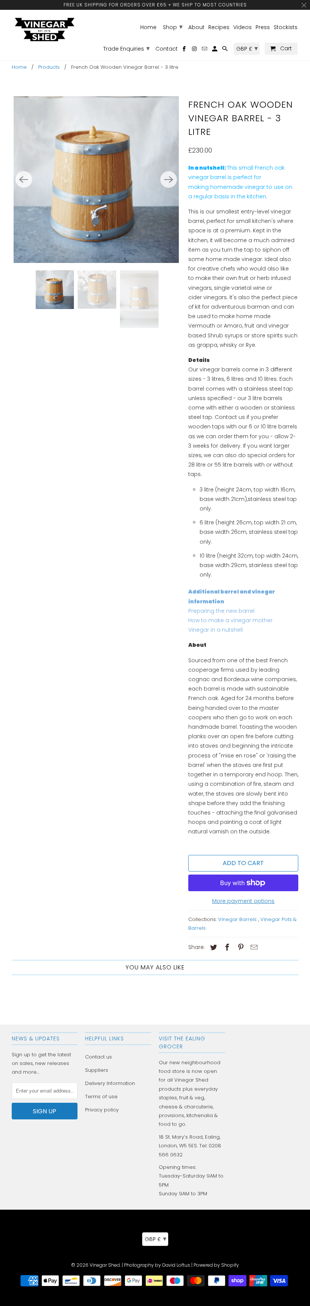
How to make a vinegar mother (230, 620)
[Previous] (24, 179)
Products (49, 67)
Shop (173, 26)
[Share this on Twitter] (212, 947)
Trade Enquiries (126, 48)
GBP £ (155, 1238)
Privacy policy (102, 1109)
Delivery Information (110, 1083)
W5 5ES (188, 1145)
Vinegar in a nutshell (215, 630)
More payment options (243, 901)
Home (19, 67)
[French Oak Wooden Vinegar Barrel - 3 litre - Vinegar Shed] (96, 179)
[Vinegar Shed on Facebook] (184, 50)
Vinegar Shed (105, 1265)
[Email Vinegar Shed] (205, 50)
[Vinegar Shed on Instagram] (195, 50)
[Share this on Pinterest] (239, 947)
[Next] (168, 179)
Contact (166, 49)
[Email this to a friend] (253, 947)
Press (263, 27)
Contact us (98, 1056)
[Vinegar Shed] (45, 29)
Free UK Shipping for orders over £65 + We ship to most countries (155, 5)
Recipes (218, 27)
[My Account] (215, 50)
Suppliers (96, 1070)
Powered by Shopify (216, 1265)
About (196, 27)
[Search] (225, 50)
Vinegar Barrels (238, 919)
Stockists (286, 27)
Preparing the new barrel (221, 611)
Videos (242, 27)
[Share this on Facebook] (226, 947)
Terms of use (101, 1096)
